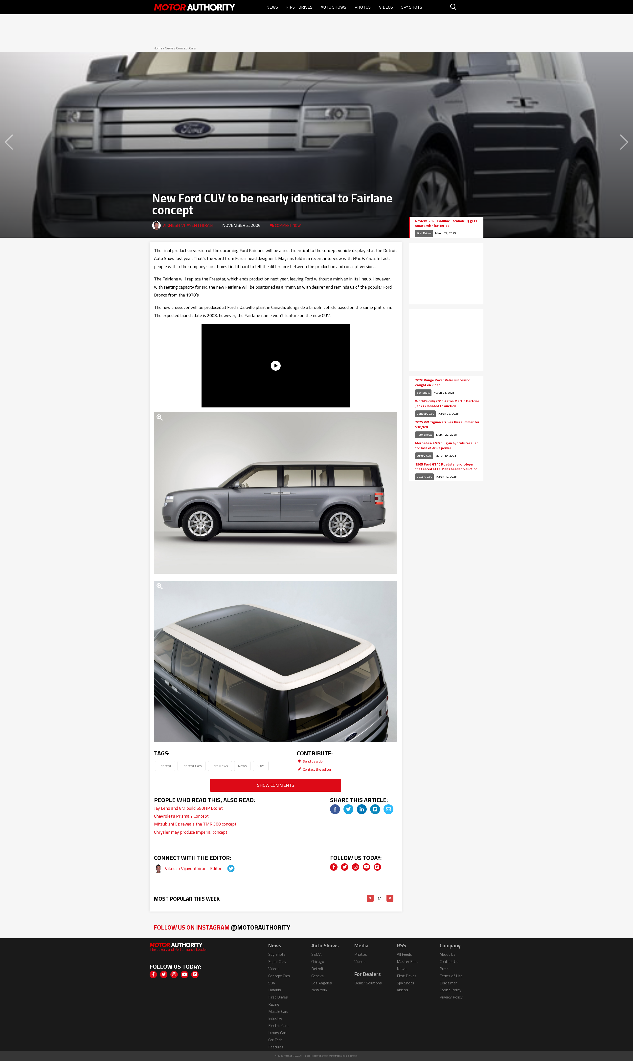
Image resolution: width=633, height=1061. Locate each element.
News (272, 7)
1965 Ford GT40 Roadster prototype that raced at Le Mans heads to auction (446, 467)
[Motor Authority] (195, 7)
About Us (447, 954)
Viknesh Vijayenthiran (187, 225)
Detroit (317, 968)
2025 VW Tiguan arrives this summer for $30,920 (447, 424)
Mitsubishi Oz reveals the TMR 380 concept (195, 824)
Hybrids (274, 990)
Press (444, 968)
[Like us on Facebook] (334, 867)
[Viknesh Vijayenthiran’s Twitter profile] (226, 868)
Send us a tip (312, 761)
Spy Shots (411, 7)
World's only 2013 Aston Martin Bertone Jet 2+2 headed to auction (447, 403)
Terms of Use (451, 975)
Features (275, 1047)
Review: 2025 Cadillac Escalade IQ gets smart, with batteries (446, 223)
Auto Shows (333, 7)
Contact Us (449, 961)
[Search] (466, 7)
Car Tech (275, 1039)
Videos (386, 7)
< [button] (370, 898)
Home (158, 48)
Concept (164, 765)
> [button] (390, 898)
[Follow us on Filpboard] (377, 867)
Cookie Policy (450, 990)
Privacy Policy (451, 997)
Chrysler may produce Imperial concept (190, 832)
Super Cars (277, 961)
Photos (363, 7)
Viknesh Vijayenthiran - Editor (194, 868)
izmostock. (351, 1055)
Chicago (317, 961)
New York (319, 990)
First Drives (299, 7)
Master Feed (407, 961)
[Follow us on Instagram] (355, 867)
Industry (275, 1018)
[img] (335, 809)
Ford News (220, 765)
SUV (271, 983)
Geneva (317, 975)
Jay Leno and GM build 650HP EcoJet (188, 808)
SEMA (316, 954)
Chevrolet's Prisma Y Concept (181, 816)
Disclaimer (448, 983)
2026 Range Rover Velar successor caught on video (442, 382)
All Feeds (404, 954)
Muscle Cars (278, 1011)
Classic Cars (424, 476)
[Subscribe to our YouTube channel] (366, 867)
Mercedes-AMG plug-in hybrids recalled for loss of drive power (446, 445)
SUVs (261, 765)
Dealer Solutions (368, 983)
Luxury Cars (424, 455)
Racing (273, 1004)
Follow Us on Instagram (222, 927)
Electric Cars (278, 1025)
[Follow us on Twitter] (344, 867)
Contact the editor (316, 769)
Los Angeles (321, 983)
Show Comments (275, 785)
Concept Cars (186, 48)
